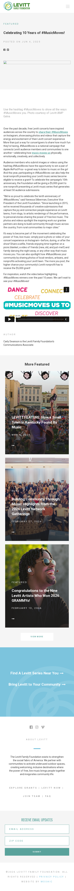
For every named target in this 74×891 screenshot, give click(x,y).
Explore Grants (23, 787)
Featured (11, 24)
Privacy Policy (51, 876)
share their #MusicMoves (53, 132)
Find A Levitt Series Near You (34, 673)
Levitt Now (51, 787)
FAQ (48, 796)
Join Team (31, 796)
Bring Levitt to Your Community (35, 684)
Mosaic (47, 881)
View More (37, 637)
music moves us (41, 152)
